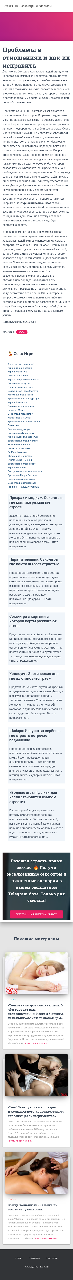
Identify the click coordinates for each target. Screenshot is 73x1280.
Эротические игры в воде (22, 463)
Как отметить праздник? (21, 364)
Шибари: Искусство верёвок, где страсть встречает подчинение (35, 735)
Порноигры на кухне (19, 383)
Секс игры (52, 1258)
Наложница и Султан (19, 417)
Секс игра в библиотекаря (22, 482)
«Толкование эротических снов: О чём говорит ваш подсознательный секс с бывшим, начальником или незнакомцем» (36, 1011)
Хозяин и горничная (19, 444)
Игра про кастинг (17, 467)
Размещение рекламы (36, 1267)
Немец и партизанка (19, 448)
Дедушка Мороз (16, 410)
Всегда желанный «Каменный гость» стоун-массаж (33, 1207)
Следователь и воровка (21, 406)
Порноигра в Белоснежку (21, 433)
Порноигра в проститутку (21, 479)
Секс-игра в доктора (19, 429)
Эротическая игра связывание (24, 421)
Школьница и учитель (20, 456)
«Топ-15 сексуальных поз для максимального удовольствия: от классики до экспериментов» (36, 1111)
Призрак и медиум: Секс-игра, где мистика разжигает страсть (35, 502)
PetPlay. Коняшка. (17, 452)
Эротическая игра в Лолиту (23, 440)
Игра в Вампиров (17, 402)
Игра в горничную (17, 371)
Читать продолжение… (36, 1043)
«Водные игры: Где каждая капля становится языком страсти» (33, 797)
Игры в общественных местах (24, 379)
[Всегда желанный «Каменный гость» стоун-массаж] (36, 1172)
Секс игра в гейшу (18, 375)
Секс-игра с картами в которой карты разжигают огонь (33, 621)
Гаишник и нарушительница (23, 486)
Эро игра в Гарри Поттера (22, 475)
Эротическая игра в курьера (23, 398)
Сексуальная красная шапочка (25, 471)
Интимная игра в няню (20, 394)
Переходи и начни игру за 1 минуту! (36, 914)
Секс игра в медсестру (20, 413)
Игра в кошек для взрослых (23, 436)
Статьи (22, 332)
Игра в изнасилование (20, 368)
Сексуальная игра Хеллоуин (23, 391)
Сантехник (13, 425)
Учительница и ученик (20, 459)
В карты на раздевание (20, 387)
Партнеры (34, 1258)
